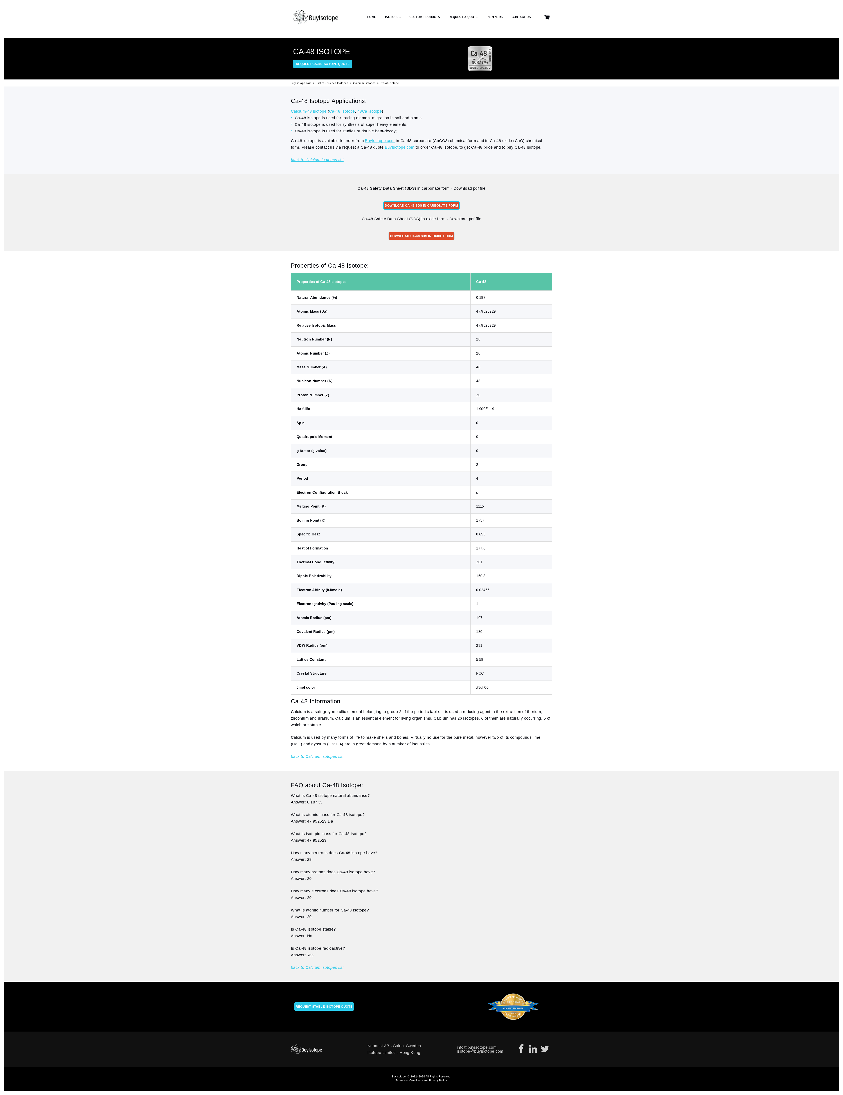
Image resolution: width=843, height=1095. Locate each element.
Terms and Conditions (409, 1080)
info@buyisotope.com (477, 1047)
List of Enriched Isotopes (332, 83)
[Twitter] (544, 1049)
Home (371, 17)
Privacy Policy (438, 1080)
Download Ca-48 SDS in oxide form (421, 236)
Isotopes (393, 17)
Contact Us (521, 17)
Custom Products (424, 17)
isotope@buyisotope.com (480, 1051)
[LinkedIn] (533, 1049)
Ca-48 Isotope (390, 83)
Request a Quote (463, 17)
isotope (308, 111)
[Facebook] (521, 1049)
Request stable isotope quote (324, 1006)
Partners (495, 17)
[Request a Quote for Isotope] (547, 17)
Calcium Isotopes (364, 83)
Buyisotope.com (301, 83)
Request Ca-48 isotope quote (322, 64)
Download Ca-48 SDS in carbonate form (421, 205)
